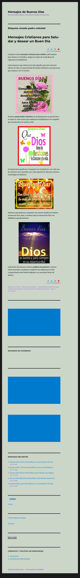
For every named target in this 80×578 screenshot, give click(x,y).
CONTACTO (14, 556)
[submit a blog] (34, 517)
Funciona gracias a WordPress (34, 569)
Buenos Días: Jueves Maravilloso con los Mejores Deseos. (31, 462)
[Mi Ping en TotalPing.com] (34, 537)
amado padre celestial (45, 287)
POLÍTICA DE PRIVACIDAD (20, 559)
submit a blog (11, 523)
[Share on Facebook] (48, 49)
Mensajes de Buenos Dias (26, 11)
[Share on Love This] (58, 49)
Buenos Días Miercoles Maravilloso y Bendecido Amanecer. (32, 478)
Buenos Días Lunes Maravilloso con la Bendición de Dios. (31, 484)
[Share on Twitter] (51, 49)
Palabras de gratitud (42, 289)
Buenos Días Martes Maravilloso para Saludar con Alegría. (32, 473)
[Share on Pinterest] (55, 49)
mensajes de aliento (29, 289)
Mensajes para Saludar (29, 287)
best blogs (10, 504)
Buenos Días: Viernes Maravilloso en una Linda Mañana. (31, 467)
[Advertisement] (34, 322)
